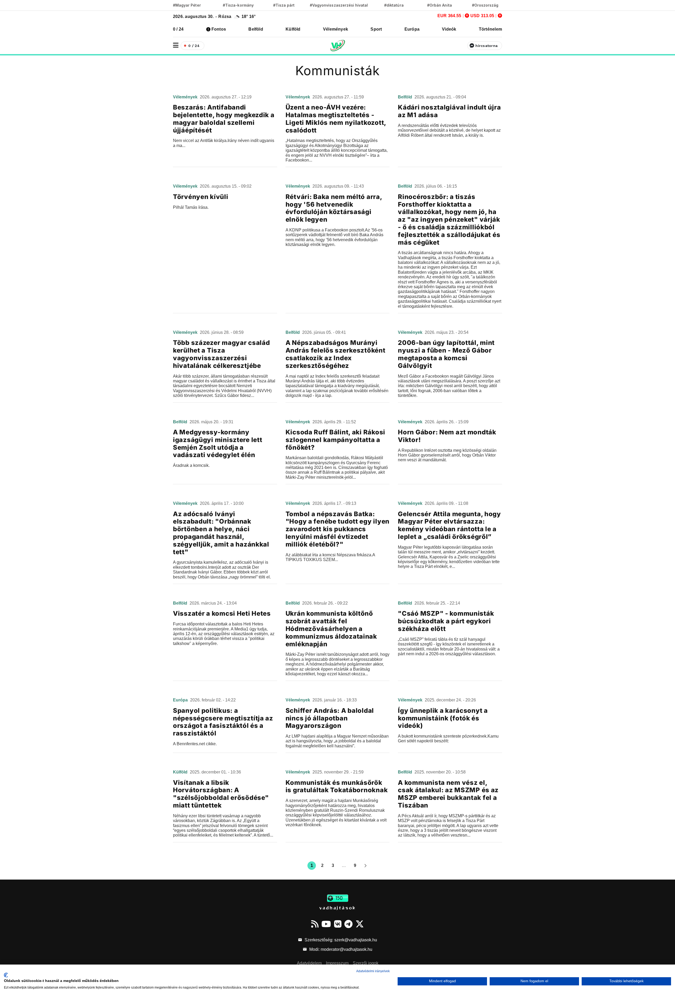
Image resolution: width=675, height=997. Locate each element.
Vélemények (335, 29)
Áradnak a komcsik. (191, 465)
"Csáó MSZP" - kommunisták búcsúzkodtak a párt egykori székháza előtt (446, 621)
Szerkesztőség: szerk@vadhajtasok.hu (340, 940)
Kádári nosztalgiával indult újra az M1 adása (449, 111)
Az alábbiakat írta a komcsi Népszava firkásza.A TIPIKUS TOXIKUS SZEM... (330, 557)
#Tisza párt (284, 5)
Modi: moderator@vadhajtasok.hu (340, 949)
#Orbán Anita (439, 5)
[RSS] (315, 924)
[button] (176, 45)
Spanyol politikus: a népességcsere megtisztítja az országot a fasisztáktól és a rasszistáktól (223, 722)
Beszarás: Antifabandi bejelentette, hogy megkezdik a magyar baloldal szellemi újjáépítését (223, 118)
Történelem (490, 29)
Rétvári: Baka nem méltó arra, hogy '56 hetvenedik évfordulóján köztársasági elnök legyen (334, 208)
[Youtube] (326, 924)
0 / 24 (178, 29)
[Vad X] (359, 924)
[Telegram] (348, 924)
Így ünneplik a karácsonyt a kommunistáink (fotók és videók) (443, 718)
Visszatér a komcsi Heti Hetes (222, 613)
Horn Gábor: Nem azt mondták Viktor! (447, 436)
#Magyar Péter (187, 5)
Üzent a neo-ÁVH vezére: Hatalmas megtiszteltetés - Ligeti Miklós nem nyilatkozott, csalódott (336, 118)
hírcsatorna (486, 46)
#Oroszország (485, 5)
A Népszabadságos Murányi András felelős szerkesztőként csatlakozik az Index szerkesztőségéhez (335, 354)
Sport (376, 29)
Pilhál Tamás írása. (191, 207)
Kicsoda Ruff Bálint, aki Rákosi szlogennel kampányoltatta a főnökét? (335, 439)
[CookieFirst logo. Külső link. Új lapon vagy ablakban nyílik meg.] (6, 975)
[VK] (337, 924)
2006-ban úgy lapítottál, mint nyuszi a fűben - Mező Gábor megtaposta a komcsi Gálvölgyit (446, 354)
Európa (412, 29)
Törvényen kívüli (200, 197)
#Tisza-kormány (238, 5)
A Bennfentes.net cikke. (195, 744)
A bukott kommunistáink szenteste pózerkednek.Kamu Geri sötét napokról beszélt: (448, 738)
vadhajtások (337, 907)
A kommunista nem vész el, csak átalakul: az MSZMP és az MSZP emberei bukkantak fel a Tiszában (448, 794)
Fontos (218, 29)
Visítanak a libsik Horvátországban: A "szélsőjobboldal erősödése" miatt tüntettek (221, 794)
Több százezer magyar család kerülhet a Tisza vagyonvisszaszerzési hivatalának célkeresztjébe (221, 354)
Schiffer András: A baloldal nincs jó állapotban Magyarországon (330, 718)
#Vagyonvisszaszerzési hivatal (339, 5)
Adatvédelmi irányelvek (373, 971)
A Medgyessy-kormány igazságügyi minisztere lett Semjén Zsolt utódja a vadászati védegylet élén (217, 443)
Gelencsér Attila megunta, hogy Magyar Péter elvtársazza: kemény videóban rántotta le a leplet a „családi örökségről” (449, 525)
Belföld (255, 29)
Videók (449, 29)
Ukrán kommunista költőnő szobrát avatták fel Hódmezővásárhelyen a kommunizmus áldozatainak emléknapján (331, 629)
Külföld (293, 29)
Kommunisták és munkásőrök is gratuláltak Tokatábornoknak (337, 786)
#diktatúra (393, 5)
